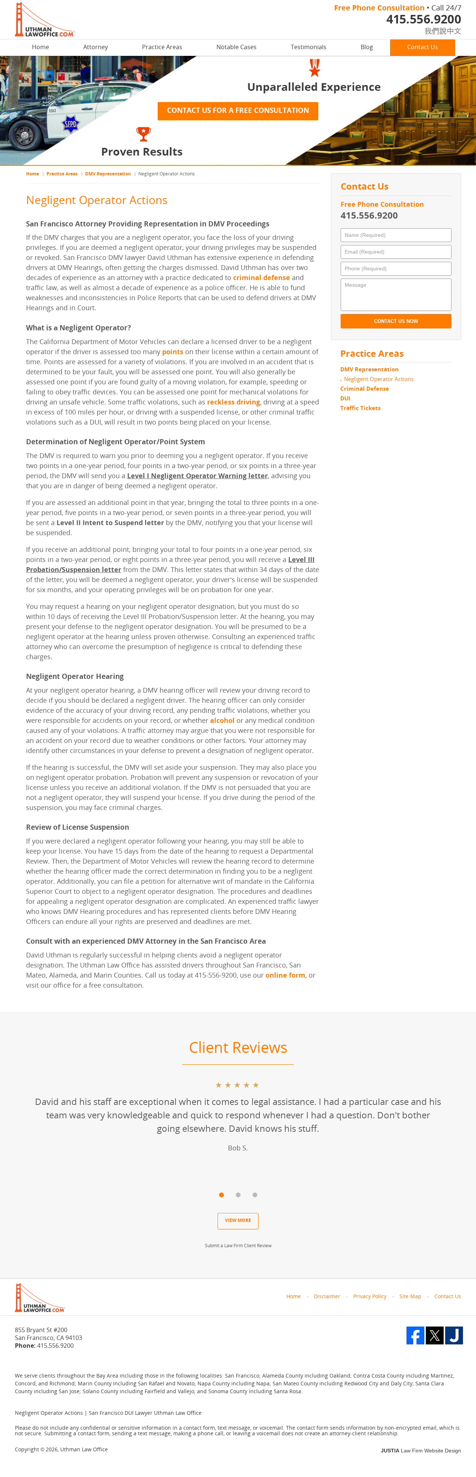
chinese (435, 31)
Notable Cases (236, 48)
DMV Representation (369, 370)
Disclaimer (327, 1297)
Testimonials (309, 48)
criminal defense (261, 278)
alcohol (222, 721)
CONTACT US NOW (396, 321)
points (172, 352)
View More (238, 1221)
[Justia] (454, 1335)
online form (285, 975)
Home (40, 48)
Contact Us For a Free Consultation (238, 111)
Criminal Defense (364, 389)
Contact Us (422, 48)
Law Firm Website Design (421, 1451)
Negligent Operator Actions (379, 379)
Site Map (410, 1297)
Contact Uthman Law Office (398, 20)
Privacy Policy (369, 1297)
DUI (345, 399)
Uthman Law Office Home (45, 19)
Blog (367, 48)
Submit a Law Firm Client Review (238, 1246)
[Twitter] (435, 1335)
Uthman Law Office (84, 1450)
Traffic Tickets (360, 409)
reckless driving (233, 402)
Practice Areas (162, 48)
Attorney (95, 48)
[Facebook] (415, 1335)
